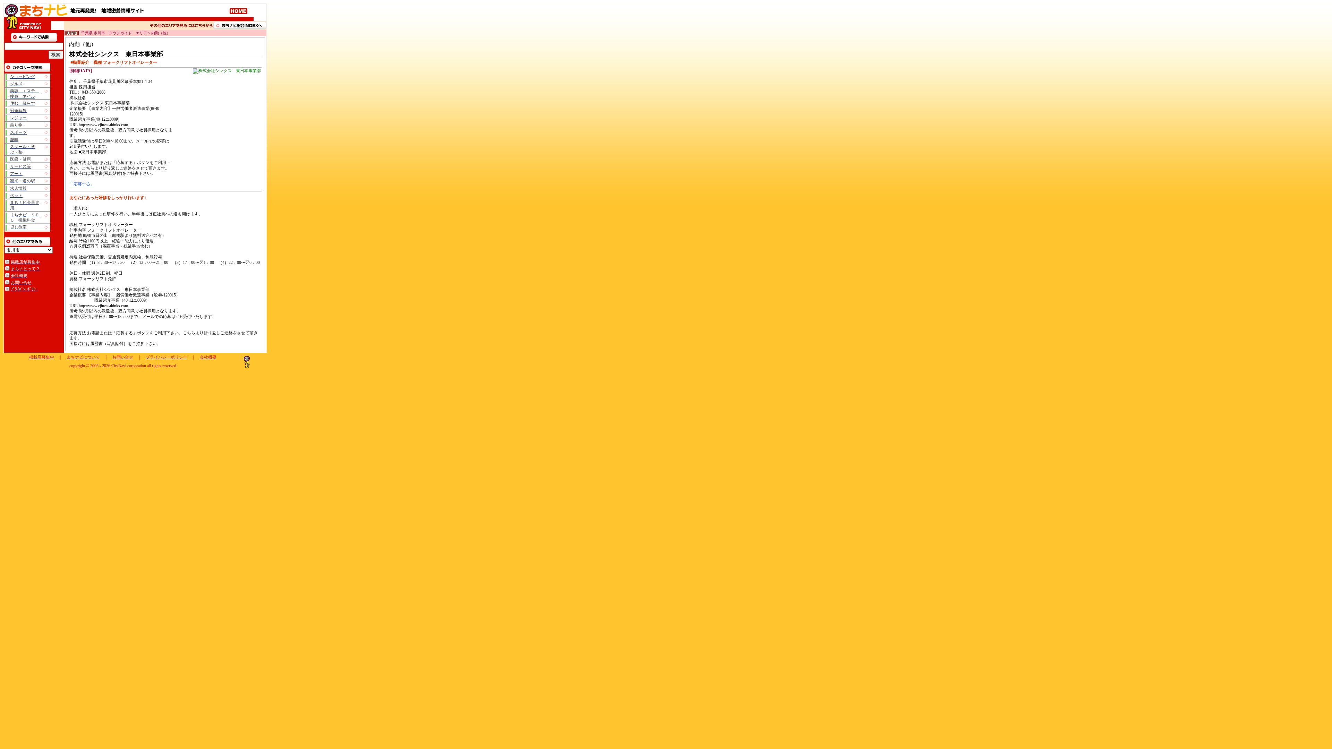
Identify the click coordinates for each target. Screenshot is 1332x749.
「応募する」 (81, 184)
